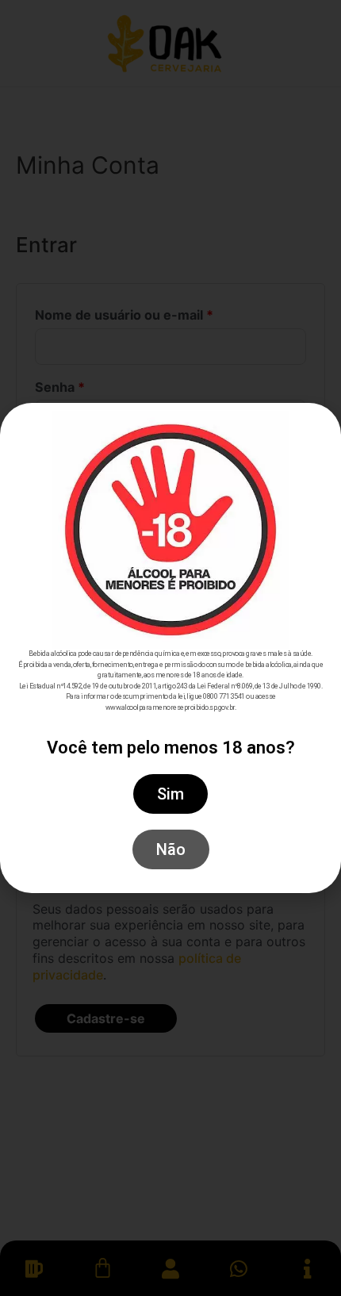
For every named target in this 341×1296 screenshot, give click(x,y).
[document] (170, 648)
